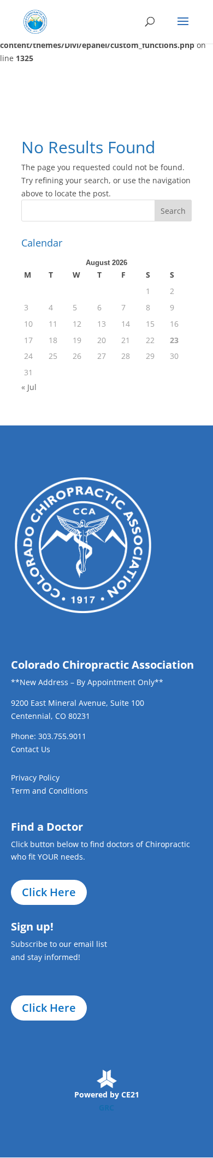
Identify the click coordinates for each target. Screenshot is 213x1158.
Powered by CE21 (106, 1094)
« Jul (29, 387)
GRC (106, 1107)
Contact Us (30, 749)
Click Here (49, 892)
